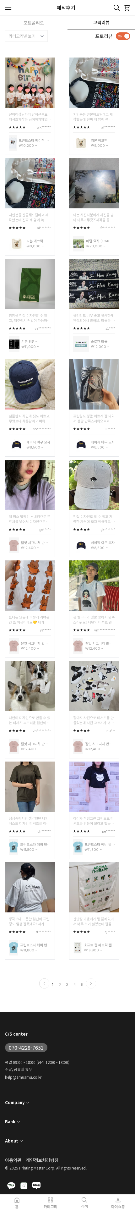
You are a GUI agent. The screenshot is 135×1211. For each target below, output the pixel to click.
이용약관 (13, 1160)
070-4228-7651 (26, 1047)
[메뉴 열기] (8, 8)
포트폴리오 (34, 22)
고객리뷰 (101, 22)
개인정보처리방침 (42, 1160)
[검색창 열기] (117, 8)
